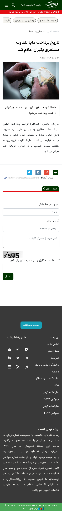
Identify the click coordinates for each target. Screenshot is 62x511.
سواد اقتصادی (47, 20)
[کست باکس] (26, 367)
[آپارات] (9, 358)
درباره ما (54, 337)
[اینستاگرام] (26, 358)
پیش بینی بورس (24, 20)
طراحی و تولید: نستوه (30, 508)
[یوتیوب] (9, 349)
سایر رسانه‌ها (35, 31)
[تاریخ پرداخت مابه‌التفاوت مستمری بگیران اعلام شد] (31, 80)
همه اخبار (53, 351)
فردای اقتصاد (31, 5)
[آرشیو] (9, 367)
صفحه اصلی (53, 31)
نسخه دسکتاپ (31, 325)
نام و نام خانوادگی (48, 205)
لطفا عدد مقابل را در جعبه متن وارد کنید (34, 260)
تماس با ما (52, 344)
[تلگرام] (26, 349)
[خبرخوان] (18, 367)
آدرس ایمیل (52, 221)
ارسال (8, 276)
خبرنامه (55, 358)
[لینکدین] (18, 349)
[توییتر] (18, 358)
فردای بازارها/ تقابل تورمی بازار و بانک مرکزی (33, 12)
